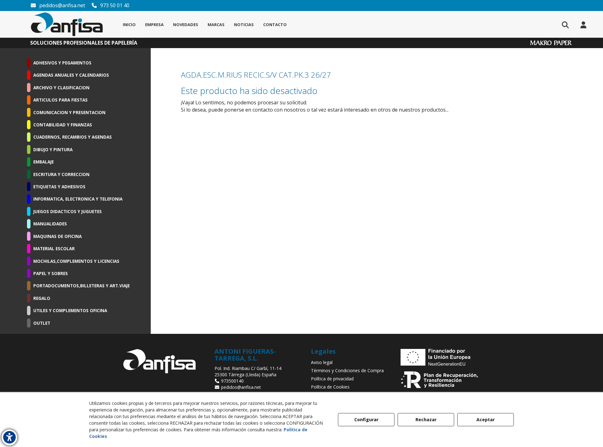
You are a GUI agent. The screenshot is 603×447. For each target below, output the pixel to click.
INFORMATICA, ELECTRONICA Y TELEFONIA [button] (77, 199)
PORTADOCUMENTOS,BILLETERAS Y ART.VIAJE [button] (81, 286)
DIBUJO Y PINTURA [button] (53, 149)
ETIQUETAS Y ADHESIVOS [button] (59, 187)
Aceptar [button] (485, 419)
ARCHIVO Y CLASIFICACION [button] (61, 88)
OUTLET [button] (41, 323)
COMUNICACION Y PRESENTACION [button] (69, 112)
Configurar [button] (366, 419)
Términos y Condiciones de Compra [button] (347, 370)
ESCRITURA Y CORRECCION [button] (61, 174)
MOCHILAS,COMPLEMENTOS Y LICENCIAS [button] (76, 261)
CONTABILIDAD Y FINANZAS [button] (62, 125)
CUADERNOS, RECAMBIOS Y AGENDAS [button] (72, 137)
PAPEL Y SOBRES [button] (50, 273)
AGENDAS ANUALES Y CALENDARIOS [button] (71, 75)
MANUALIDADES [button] (50, 224)
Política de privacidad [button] (332, 379)
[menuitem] (129, 24)
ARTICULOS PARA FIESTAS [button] (60, 100)
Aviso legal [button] (322, 362)
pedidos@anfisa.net (61, 5)
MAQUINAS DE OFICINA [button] (57, 236)
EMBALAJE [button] (43, 162)
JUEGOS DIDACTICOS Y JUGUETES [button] (67, 211)
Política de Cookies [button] (330, 387)
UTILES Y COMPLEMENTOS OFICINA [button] (70, 310)
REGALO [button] (41, 298)
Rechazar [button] (426, 419)
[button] (67, 24)
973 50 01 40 (114, 5)
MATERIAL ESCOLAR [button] (54, 248)
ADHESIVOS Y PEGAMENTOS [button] (62, 63)
